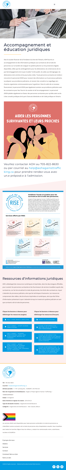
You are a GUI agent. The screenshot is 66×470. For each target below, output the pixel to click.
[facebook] (54, 466)
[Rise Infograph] (33, 191)
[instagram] (61, 466)
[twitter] (57, 466)
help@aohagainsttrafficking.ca (18, 385)
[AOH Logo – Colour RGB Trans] (7, 1)
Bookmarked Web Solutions (33, 464)
